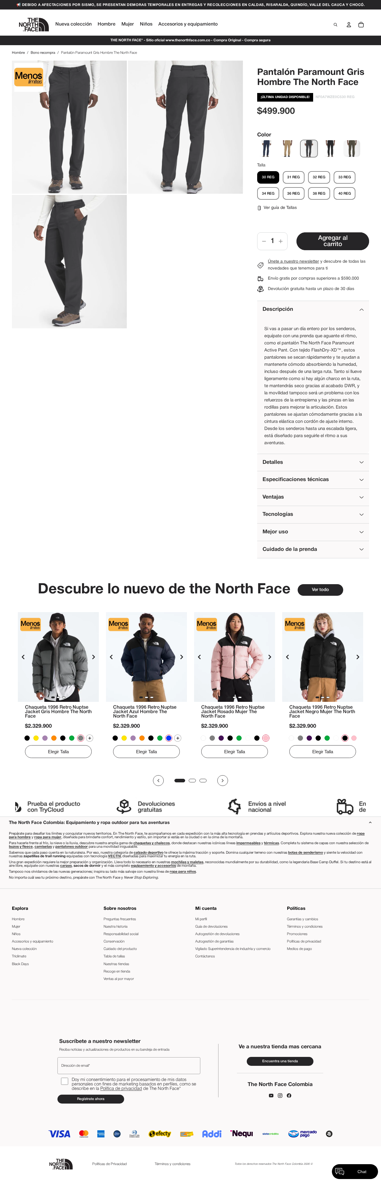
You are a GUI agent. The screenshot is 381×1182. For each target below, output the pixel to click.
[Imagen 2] (58, 697)
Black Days (20, 964)
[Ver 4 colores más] (89, 738)
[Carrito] (361, 24)
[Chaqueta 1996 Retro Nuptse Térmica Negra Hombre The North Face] (62, 738)
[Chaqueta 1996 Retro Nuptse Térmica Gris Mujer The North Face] (212, 738)
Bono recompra (43, 52)
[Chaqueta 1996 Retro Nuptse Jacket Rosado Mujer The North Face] (234, 657)
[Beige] (287, 148)
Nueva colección (24, 949)
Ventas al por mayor (119, 979)
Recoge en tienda (117, 971)
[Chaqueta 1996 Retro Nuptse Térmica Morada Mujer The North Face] (221, 738)
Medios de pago (299, 949)
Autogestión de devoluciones (217, 934)
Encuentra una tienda (280, 1061)
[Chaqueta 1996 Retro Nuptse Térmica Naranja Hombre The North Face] (53, 738)
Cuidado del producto (120, 949)
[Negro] (330, 148)
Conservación (114, 941)
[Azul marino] (266, 148)
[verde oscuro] (352, 148)
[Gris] (309, 148)
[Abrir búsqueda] (335, 24)
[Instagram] (280, 1095)
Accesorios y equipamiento (32, 941)
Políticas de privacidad (304, 941)
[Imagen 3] (63, 697)
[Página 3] (203, 780)
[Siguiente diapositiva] (93, 657)
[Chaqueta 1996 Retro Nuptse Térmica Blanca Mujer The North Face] (203, 738)
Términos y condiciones (305, 926)
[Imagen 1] (53, 697)
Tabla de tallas (114, 956)
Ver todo (320, 590)
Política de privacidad (121, 1089)
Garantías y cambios (302, 919)
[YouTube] (271, 1095)
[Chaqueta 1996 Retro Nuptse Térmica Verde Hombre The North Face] (71, 738)
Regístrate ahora (90, 1099)
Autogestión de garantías (214, 941)
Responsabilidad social (121, 934)
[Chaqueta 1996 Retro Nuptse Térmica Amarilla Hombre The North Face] (36, 738)
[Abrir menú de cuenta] (348, 24)
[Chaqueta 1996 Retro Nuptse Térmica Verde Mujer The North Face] (239, 738)
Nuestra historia (115, 926)
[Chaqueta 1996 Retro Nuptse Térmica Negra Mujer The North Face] (230, 738)
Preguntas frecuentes (120, 919)
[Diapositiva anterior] (23, 657)
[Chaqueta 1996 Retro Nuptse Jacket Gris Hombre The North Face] (58, 657)
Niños (16, 934)
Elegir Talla (58, 751)
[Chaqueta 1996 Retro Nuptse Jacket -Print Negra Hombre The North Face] (27, 738)
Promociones (297, 934)
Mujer (16, 926)
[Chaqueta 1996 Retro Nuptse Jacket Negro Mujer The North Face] (256, 738)
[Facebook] (289, 1095)
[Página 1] (179, 780)
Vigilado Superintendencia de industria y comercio (233, 949)
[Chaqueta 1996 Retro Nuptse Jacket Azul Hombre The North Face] (146, 657)
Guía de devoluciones (211, 926)
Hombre (18, 52)
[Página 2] (192, 780)
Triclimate (19, 956)
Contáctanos (205, 956)
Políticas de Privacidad (109, 1164)
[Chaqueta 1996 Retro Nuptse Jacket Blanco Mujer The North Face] (248, 738)
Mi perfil (201, 919)
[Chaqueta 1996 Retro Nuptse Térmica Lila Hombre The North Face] (45, 738)
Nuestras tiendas (116, 964)
